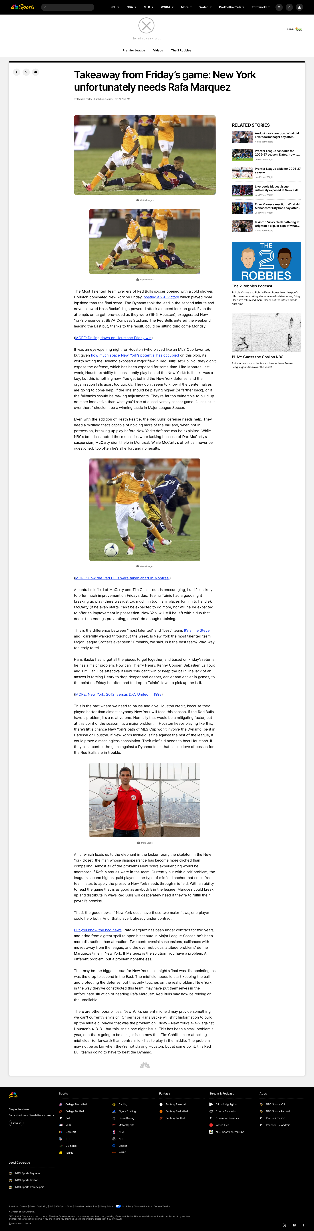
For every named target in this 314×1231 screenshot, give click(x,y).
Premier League (134, 50)
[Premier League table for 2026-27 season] (242, 173)
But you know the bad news (98, 930)
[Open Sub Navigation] (118, 7)
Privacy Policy (106, 1206)
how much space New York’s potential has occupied (135, 355)
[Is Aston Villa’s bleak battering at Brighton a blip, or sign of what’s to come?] (242, 226)
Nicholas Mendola (264, 141)
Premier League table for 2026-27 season (278, 170)
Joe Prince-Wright (264, 159)
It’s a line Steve (197, 630)
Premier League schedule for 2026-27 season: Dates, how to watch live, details (276, 152)
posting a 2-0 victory (161, 297)
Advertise (13, 1206)
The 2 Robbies (181, 50)
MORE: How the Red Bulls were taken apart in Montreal (122, 578)
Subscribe (16, 1123)
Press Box (79, 1206)
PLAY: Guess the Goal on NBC (257, 357)
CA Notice (147, 1206)
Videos (158, 50)
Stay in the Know (19, 1109)
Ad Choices (91, 1206)
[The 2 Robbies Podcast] (266, 261)
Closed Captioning (38, 1206)
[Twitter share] (26, 72)
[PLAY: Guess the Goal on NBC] (266, 332)
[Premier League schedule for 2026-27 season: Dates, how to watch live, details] (242, 155)
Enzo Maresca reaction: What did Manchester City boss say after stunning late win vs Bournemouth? (277, 206)
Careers (23, 1206)
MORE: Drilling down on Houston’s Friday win (113, 338)
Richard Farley (84, 99)
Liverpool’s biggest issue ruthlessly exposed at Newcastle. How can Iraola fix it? (277, 188)
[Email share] (35, 72)
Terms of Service (162, 1206)
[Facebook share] (16, 72)
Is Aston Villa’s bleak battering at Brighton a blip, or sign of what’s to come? (277, 224)
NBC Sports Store (63, 1206)
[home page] (23, 7)
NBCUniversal (28, 1211)
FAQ (51, 1206)
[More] (279, 7)
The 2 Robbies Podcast (252, 286)
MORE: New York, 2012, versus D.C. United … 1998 (118, 694)
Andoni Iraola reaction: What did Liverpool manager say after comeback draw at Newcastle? (277, 135)
